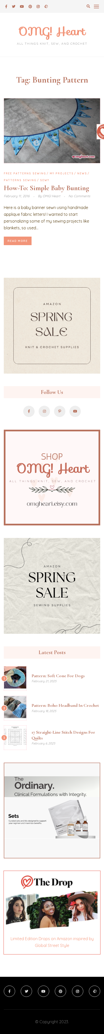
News (82, 173)
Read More (18, 241)
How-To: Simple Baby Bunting (46, 188)
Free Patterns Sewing (25, 173)
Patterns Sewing (20, 180)
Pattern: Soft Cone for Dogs (58, 675)
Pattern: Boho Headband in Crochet (65, 705)
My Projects (62, 173)
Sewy (44, 180)
